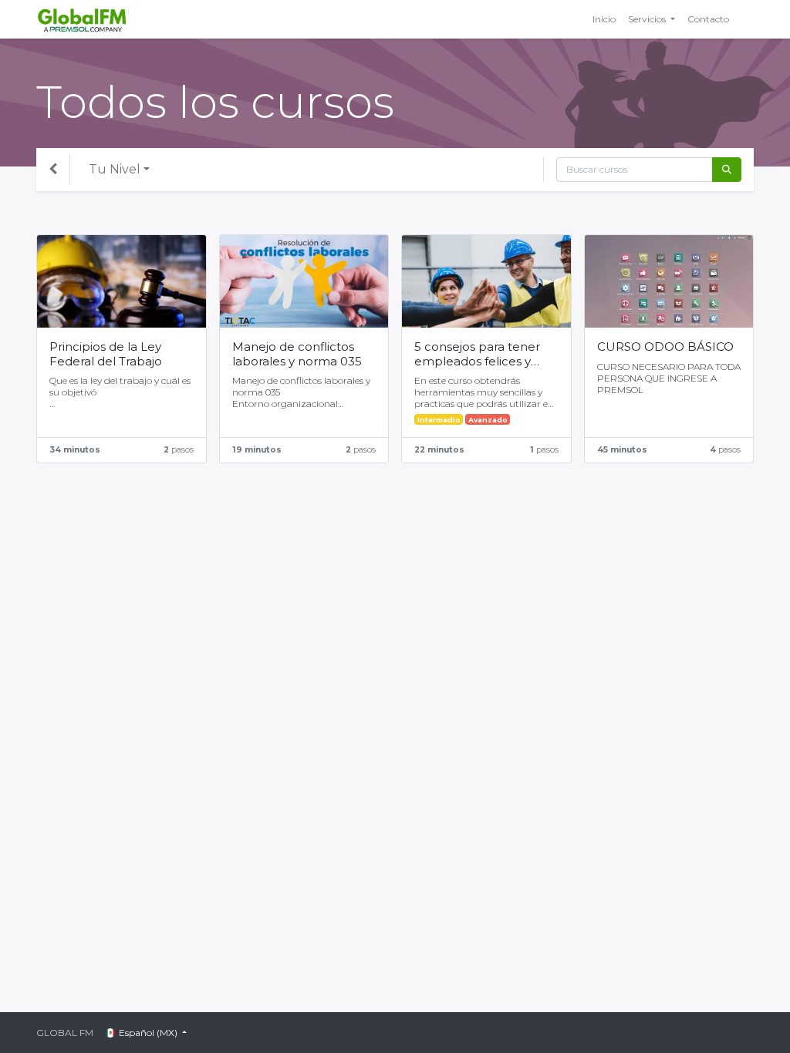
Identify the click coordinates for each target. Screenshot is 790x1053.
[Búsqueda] (726, 169)
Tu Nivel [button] (114, 169)
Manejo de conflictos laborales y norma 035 (297, 354)
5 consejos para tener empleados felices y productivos (477, 354)
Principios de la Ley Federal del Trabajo (105, 354)
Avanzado (488, 419)
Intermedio (439, 419)
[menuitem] (604, 19)
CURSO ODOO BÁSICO (665, 347)
